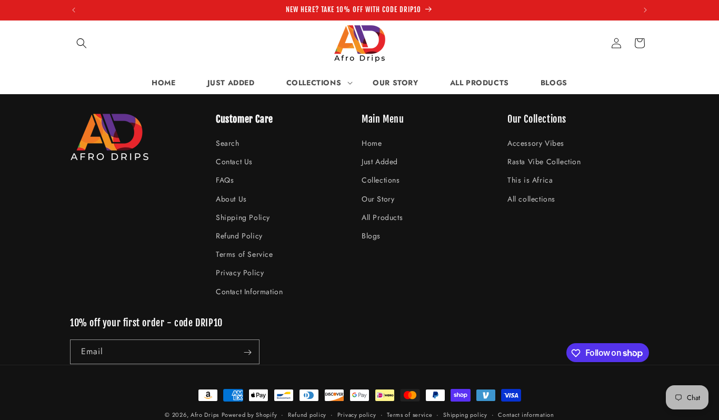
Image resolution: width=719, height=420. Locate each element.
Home (372, 143)
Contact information (526, 414)
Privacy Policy (240, 273)
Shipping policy (465, 414)
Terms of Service (244, 254)
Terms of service (409, 414)
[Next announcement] (645, 10)
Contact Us (234, 162)
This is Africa (530, 180)
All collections (531, 199)
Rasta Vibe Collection (544, 162)
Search (227, 143)
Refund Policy (239, 236)
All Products (382, 217)
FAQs (225, 180)
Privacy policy (356, 414)
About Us (231, 199)
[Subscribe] (247, 352)
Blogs (371, 236)
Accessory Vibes (535, 143)
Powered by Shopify (249, 415)
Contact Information (249, 291)
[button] (81, 43)
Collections (381, 180)
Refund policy (307, 414)
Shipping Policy (243, 217)
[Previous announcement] (73, 10)
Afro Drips (205, 415)
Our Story (378, 199)
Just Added (380, 162)
